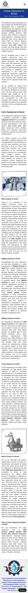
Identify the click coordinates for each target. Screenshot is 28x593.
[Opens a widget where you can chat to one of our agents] (22, 590)
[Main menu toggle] (25, 4)
